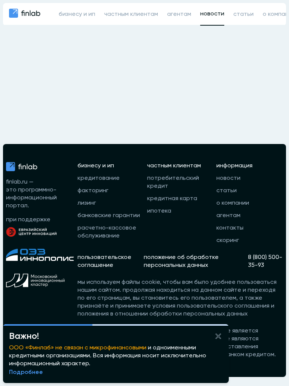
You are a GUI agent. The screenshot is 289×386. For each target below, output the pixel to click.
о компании (232, 203)
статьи (243, 14)
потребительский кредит (173, 182)
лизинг (87, 203)
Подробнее (26, 372)
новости (212, 14)
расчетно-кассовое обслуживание (107, 232)
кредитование (99, 178)
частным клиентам (131, 14)
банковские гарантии (109, 216)
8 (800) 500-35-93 (265, 261)
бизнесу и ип (77, 14)
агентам (179, 14)
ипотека (159, 211)
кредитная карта (172, 199)
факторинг (93, 191)
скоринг (227, 240)
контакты (229, 228)
